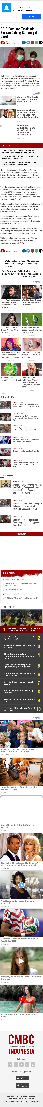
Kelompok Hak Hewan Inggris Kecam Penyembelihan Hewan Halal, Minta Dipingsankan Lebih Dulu (19, 656)
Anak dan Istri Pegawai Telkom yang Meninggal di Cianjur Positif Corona (19, 674)
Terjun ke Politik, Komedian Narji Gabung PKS (26, 451)
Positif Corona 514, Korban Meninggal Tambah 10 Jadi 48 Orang (21, 599)
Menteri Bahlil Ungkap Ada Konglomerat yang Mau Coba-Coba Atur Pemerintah (26, 440)
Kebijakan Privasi (16, 1098)
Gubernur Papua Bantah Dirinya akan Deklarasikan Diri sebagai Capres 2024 (24, 429)
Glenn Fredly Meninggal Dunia (13, 590)
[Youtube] (33, 1064)
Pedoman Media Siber (28, 1096)
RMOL (21, 243)
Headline (8, 43)
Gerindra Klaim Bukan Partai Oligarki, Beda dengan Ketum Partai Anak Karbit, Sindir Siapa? (25, 465)
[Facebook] (10, 1064)
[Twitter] (21, 1064)
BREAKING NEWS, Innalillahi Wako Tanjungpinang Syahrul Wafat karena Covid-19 (21, 584)
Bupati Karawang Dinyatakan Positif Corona (17, 594)
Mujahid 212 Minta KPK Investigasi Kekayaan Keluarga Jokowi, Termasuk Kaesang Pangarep (26, 405)
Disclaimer (29, 1098)
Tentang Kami (12, 1096)
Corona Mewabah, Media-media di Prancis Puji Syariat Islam (18, 692)
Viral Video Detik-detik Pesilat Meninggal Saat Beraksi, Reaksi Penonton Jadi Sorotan (24, 629)
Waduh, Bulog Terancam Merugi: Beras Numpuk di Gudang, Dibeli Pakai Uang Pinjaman (22, 263)
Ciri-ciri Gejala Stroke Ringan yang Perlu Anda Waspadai (19, 683)
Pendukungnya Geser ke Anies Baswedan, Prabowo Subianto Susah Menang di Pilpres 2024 (25, 418)
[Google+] (27, 1064)
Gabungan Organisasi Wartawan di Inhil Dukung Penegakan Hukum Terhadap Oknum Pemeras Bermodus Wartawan (27, 488)
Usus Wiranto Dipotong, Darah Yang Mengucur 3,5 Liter (19, 700)
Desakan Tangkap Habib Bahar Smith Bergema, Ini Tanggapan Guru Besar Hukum (26, 522)
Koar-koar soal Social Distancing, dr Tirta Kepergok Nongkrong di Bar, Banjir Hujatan (17, 666)
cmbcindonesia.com (21, 1101)
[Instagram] (16, 1064)
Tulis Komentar (21, 534)
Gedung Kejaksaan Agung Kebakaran (15, 579)
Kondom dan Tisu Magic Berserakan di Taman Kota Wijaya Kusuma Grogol (20, 638)
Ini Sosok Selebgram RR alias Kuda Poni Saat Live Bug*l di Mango (19, 646)
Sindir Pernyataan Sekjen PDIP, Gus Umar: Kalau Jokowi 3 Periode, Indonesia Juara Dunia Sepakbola (20, 274)
